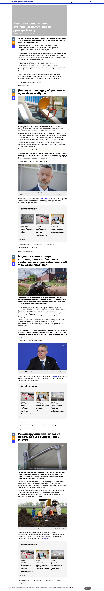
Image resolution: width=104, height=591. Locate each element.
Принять (88, 588)
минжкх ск (34, 247)
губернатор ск (53, 425)
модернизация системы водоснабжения (28, 425)
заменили (55, 376)
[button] (42, 110)
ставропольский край (24, 244)
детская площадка (23, 247)
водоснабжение (49, 580)
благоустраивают (46, 199)
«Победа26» (45, 538)
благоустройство (50, 244)
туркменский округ (37, 244)
